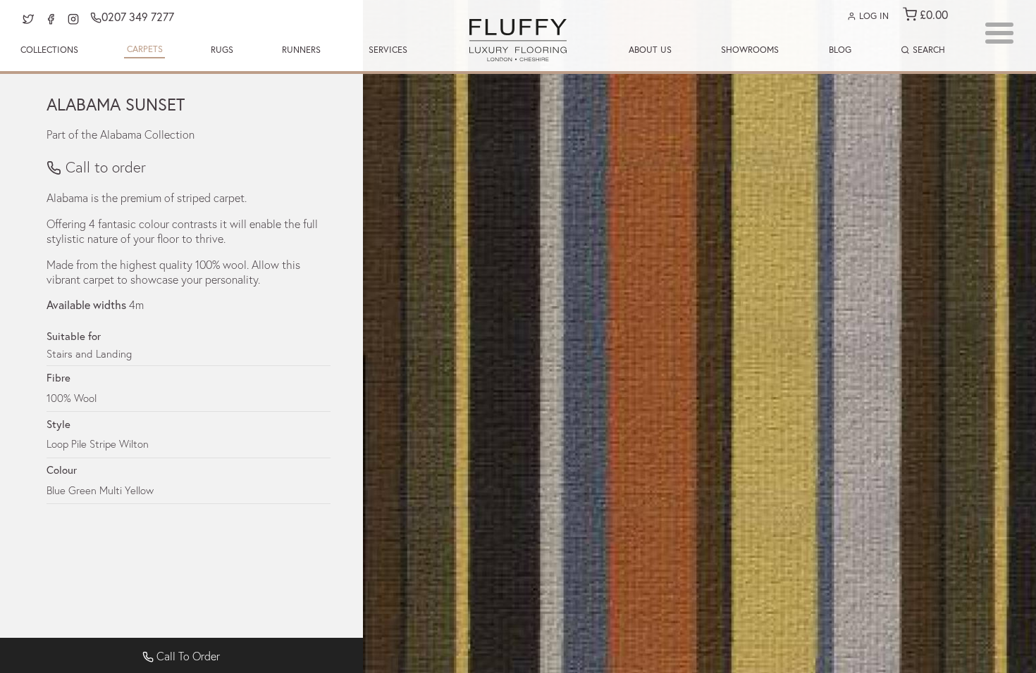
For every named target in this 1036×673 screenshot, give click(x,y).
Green (82, 490)
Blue (56, 490)
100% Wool (72, 398)
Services (388, 50)
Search (927, 50)
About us (650, 50)
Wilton (134, 443)
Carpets (145, 49)
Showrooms (750, 50)
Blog (840, 50)
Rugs (222, 50)
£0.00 (932, 14)
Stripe (103, 443)
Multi (110, 490)
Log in (872, 16)
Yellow (139, 490)
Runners (301, 50)
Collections (49, 50)
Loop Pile (67, 443)
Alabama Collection (147, 134)
